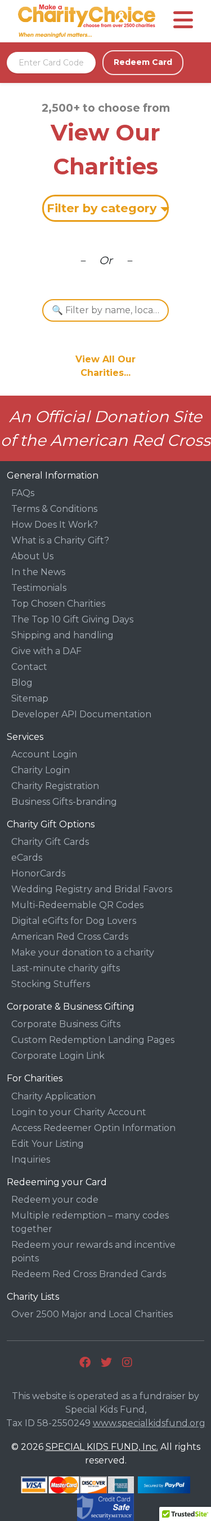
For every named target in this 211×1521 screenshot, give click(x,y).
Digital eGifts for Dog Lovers (73, 920)
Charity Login (40, 770)
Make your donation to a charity (82, 952)
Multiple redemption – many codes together (90, 1222)
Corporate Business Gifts (65, 1024)
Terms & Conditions (54, 508)
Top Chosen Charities (58, 603)
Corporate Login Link (58, 1055)
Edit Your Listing (47, 1143)
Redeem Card (143, 62)
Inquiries (30, 1159)
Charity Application (53, 1096)
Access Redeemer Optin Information (93, 1128)
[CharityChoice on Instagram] (127, 1362)
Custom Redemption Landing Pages (92, 1040)
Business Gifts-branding (64, 801)
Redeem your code (54, 1199)
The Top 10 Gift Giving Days (72, 619)
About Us (32, 556)
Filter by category (101, 208)
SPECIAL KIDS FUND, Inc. (102, 1446)
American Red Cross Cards (69, 936)
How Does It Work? (54, 524)
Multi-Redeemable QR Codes (77, 905)
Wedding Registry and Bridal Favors (91, 889)
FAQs (22, 493)
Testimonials (38, 587)
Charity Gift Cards (50, 841)
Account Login (44, 754)
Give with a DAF (46, 651)
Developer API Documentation (81, 714)
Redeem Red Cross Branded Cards (88, 1274)
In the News (38, 572)
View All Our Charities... (105, 366)
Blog (22, 682)
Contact (29, 666)
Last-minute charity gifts (65, 968)
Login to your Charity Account (78, 1112)
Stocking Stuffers (50, 984)
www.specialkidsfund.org (149, 1423)
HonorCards (38, 873)
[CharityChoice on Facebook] (85, 1362)
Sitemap (29, 698)
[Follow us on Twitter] (106, 1362)
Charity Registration (55, 786)
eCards (26, 857)
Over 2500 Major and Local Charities (92, 1314)
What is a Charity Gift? (60, 540)
